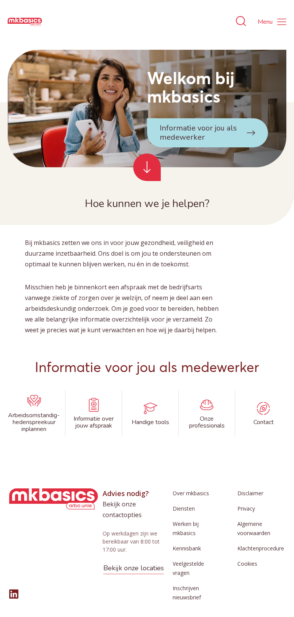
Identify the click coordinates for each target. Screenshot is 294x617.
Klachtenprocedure (260, 548)
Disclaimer (250, 493)
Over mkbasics (191, 493)
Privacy (246, 508)
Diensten (184, 508)
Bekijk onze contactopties (122, 509)
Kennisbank (187, 548)
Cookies (247, 563)
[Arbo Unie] (25, 22)
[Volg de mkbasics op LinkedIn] (13, 594)
